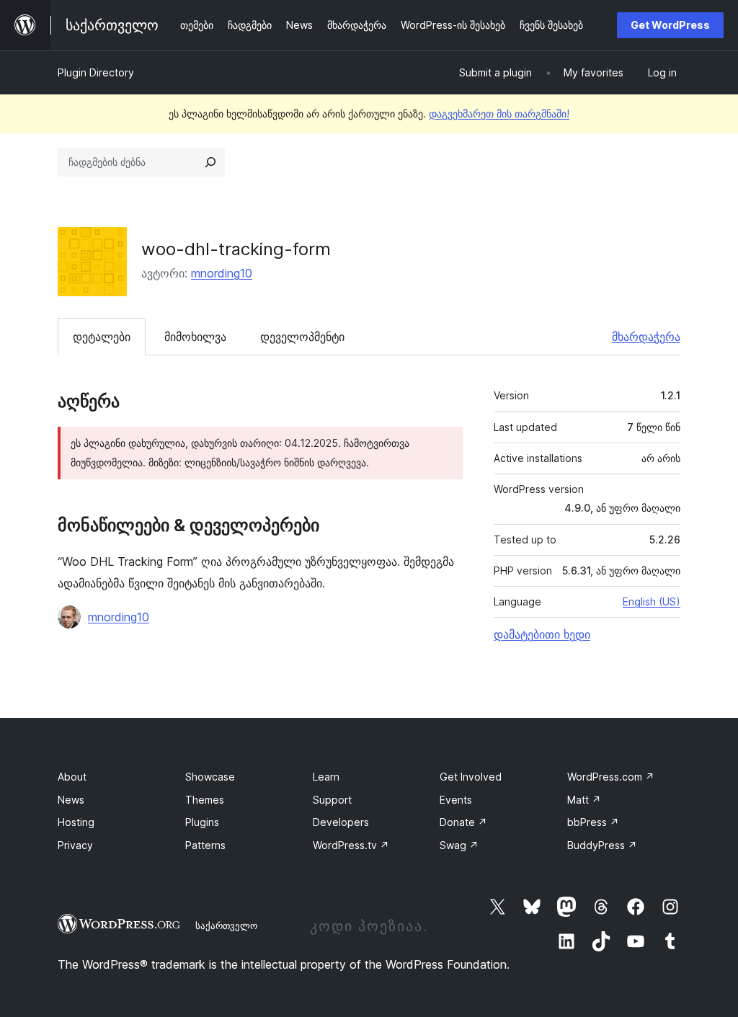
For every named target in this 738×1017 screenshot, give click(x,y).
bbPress (593, 822)
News (71, 800)
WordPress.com (610, 776)
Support (332, 800)
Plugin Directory (96, 72)
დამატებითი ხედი (542, 634)
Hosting (76, 822)
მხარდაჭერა (646, 336)
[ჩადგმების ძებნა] (210, 162)
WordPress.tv (351, 845)
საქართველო (226, 925)
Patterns (205, 845)
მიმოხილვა (195, 336)
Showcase (210, 776)
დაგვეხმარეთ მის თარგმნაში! (499, 113)
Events (456, 800)
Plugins (202, 822)
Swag (459, 845)
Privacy (75, 845)
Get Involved (471, 776)
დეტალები (101, 336)
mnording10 (221, 273)
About (72, 776)
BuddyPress (602, 845)
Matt (584, 800)
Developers (341, 822)
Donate (463, 822)
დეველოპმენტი (302, 336)
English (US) (651, 601)
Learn (326, 776)
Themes (204, 800)
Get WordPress (670, 25)
